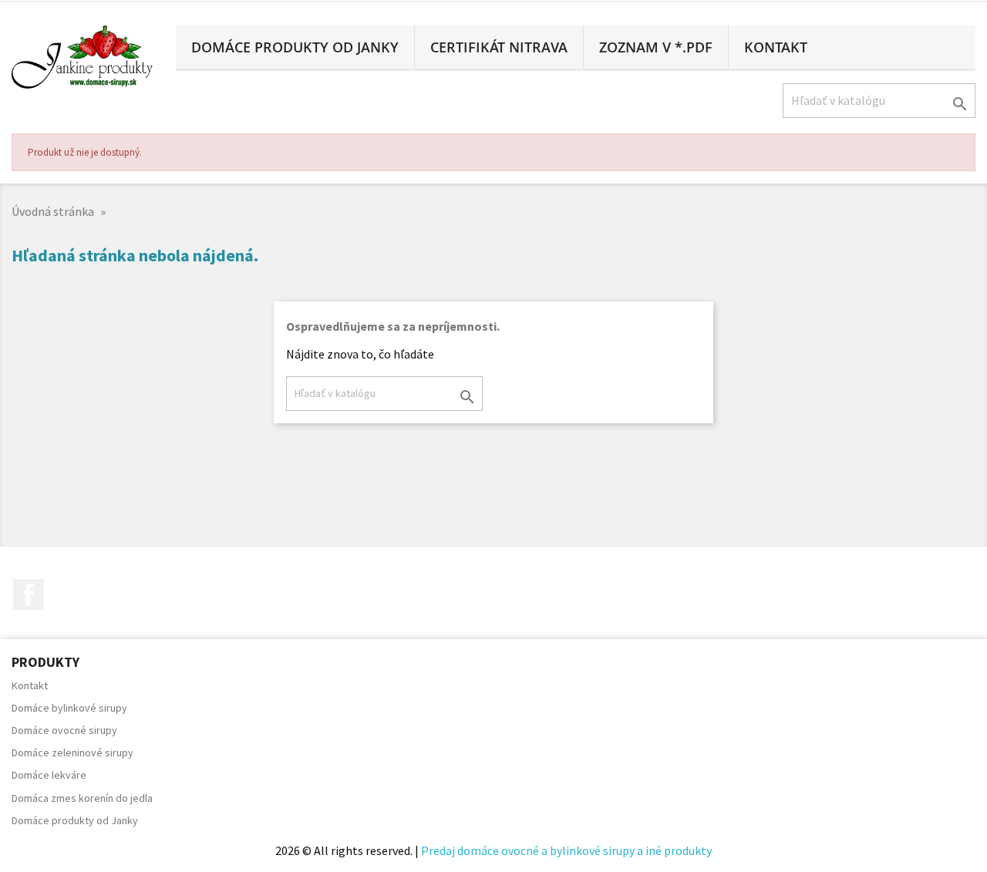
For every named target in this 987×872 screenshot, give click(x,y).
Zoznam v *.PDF (655, 47)
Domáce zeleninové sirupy (72, 752)
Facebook (28, 594)
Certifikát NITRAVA (499, 47)
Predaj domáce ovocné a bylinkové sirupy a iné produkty (566, 850)
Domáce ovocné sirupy (64, 730)
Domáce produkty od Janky (295, 47)
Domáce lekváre (49, 775)
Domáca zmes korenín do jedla (82, 798)
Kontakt (775, 47)
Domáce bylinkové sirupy (69, 708)
